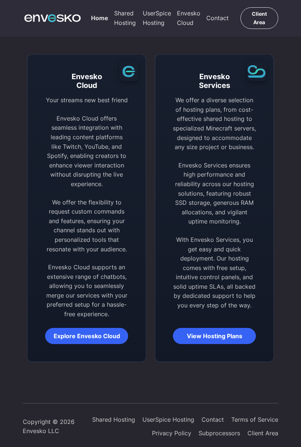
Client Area (259, 18)
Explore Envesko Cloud (87, 336)
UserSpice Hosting (157, 18)
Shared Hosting (125, 18)
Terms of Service (254, 419)
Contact (217, 18)
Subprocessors (219, 433)
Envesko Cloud (188, 18)
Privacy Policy (171, 433)
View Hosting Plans (214, 336)
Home (99, 18)
